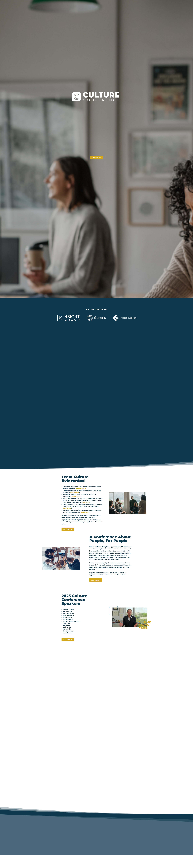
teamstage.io (81, 489)
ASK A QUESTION (96, 157)
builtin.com (86, 502)
